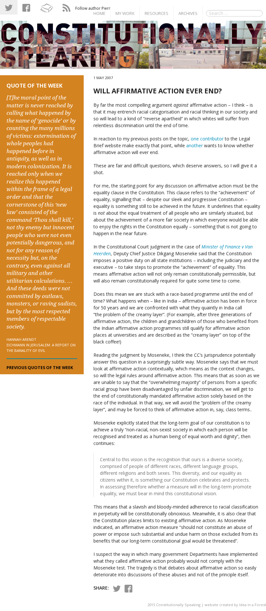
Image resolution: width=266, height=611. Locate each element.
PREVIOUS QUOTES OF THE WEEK (39, 367)
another (194, 145)
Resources (156, 13)
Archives (188, 13)
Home (99, 13)
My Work (125, 13)
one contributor (207, 139)
